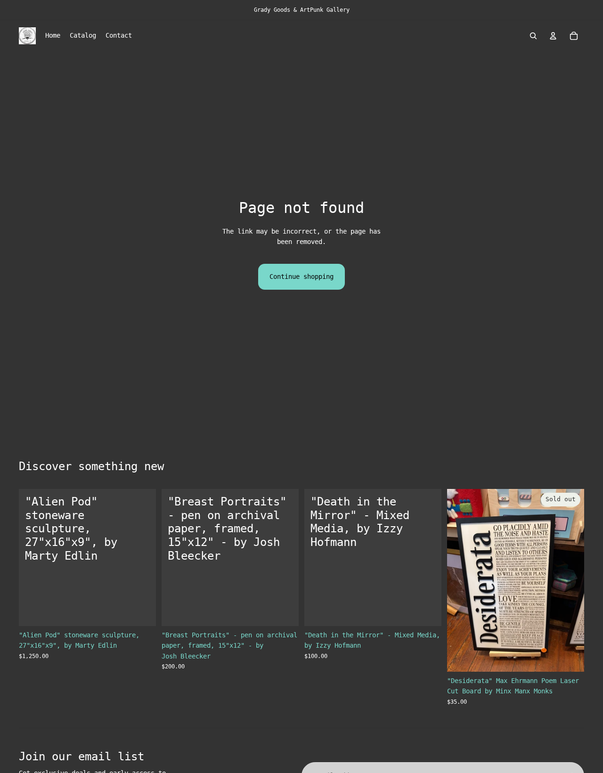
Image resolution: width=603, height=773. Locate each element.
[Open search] (533, 35)
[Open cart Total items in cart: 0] (573, 35)
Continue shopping (301, 276)
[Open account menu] (553, 35)
